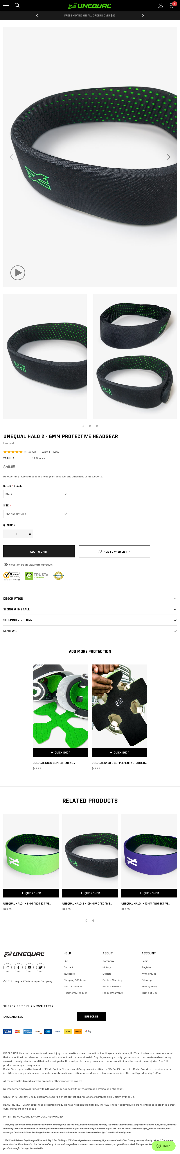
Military (107, 967)
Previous (37, 15)
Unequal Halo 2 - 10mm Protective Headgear (86, 904)
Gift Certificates (73, 986)
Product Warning (112, 979)
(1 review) (30, 451)
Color (12, 486)
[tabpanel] (45, 356)
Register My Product (75, 992)
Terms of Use (149, 992)
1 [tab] (83, 426)
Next (142, 15)
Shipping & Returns (75, 979)
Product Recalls (112, 986)
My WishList (149, 973)
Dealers (107, 973)
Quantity (9, 525)
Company (108, 960)
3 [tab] (97, 426)
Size (7, 505)
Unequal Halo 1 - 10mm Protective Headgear (144, 904)
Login (145, 960)
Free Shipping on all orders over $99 (89, 16)
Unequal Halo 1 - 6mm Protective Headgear (26, 904)
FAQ (66, 960)
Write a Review (50, 451)
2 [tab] (90, 426)
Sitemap (147, 979)
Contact (68, 967)
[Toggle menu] (6, 5)
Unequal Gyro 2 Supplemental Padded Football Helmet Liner (118, 763)
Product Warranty (113, 992)
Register (146, 967)
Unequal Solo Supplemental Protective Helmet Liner (53, 763)
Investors (69, 973)
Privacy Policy (150, 986)
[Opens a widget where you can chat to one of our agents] (163, 1146)
